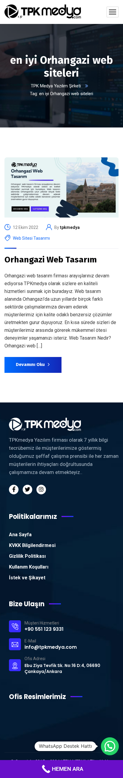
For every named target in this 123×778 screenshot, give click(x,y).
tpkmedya (70, 227)
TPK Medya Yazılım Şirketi (56, 86)
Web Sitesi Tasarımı (31, 238)
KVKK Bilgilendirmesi (32, 545)
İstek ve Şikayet (27, 578)
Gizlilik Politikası (27, 556)
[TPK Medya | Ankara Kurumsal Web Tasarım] (42, 11)
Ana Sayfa (20, 534)
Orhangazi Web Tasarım (50, 260)
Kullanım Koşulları (28, 567)
